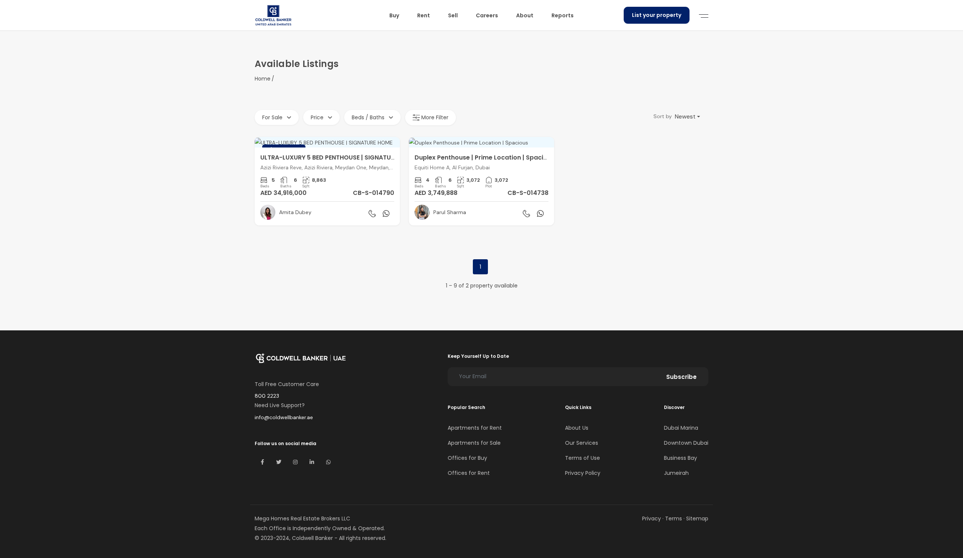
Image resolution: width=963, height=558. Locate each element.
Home (262, 78)
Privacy (651, 518)
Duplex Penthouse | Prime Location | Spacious (484, 157)
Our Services (581, 443)
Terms (673, 518)
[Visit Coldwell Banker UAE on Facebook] (262, 462)
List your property (656, 15)
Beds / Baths (369, 117)
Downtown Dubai (686, 443)
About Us (576, 428)
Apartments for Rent (475, 428)
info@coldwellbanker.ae (284, 417)
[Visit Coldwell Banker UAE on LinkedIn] (311, 462)
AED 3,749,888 (436, 193)
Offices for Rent (469, 473)
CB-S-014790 (373, 193)
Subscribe (681, 377)
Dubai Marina (681, 428)
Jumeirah (676, 473)
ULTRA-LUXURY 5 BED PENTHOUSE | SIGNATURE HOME (338, 157)
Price (318, 117)
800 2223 (267, 395)
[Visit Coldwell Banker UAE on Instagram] (295, 462)
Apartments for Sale (474, 443)
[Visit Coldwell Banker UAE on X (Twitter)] (278, 462)
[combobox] (687, 116)
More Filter (434, 117)
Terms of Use (582, 458)
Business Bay (680, 458)
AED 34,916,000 (283, 193)
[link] (327, 181)
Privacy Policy (582, 473)
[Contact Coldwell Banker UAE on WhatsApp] (328, 462)
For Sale (273, 117)
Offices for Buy (467, 458)
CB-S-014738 (527, 193)
